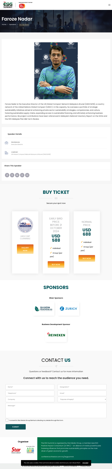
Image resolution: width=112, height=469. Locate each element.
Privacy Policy (85, 466)
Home (4, 24)
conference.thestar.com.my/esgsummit (57, 456)
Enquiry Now (25, 249)
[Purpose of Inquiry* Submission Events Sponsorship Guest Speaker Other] (82, 399)
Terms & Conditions (70, 466)
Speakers (12, 24)
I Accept (85, 463)
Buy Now (56, 264)
